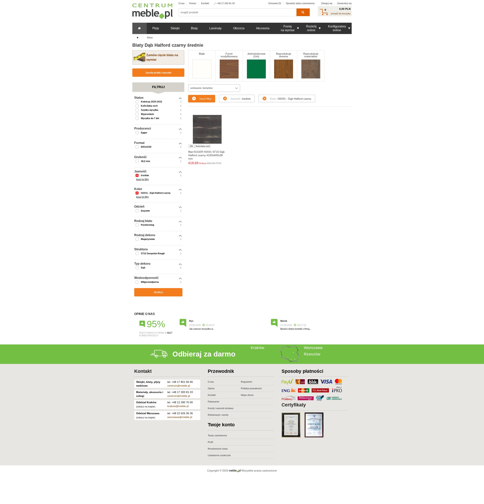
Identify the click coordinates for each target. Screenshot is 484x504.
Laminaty (215, 28)
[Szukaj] (302, 12)
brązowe (145, 210)
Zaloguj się (326, 3)
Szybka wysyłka (149, 110)
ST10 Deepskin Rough (153, 253)
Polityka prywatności (251, 388)
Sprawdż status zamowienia (300, 3)
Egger (144, 132)
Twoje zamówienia (217, 435)
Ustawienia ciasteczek (219, 455)
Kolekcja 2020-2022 (151, 101)
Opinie (211, 388)
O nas (181, 3)
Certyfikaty (294, 404)
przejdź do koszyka (341, 13)
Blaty (194, 28)
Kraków (257, 347)
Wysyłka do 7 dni (150, 118)
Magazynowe (148, 239)
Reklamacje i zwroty (218, 415)
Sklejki (175, 28)
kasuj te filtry (142, 179)
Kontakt (205, 3)
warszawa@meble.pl (179, 417)
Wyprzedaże (147, 114)
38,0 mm (145, 161)
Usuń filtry (205, 98)
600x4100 (146, 147)
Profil (210, 442)
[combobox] (214, 88)
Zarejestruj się (344, 3)
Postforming (147, 225)
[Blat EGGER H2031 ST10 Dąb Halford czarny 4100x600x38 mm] (207, 129)
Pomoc (192, 3)
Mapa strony (247, 395)
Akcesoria (262, 28)
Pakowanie (213, 401)
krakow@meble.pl (178, 406)
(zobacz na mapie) (145, 406)
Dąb (143, 267)
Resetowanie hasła (218, 448)
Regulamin (246, 382)
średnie (145, 175)
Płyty (155, 28)
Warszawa (313, 347)
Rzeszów (312, 354)
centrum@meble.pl (178, 385)
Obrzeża (238, 28)
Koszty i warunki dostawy (220, 408)
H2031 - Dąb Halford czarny (156, 193)
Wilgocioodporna (150, 282)
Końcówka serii (149, 106)
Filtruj (158, 292)
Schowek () (274, 3)
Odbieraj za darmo (203, 354)
